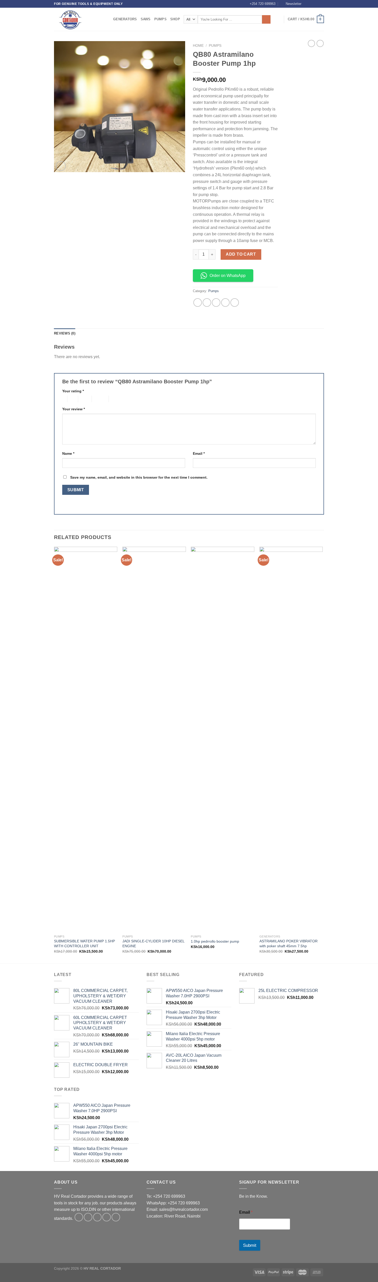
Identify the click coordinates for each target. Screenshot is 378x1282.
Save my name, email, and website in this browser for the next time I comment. (139, 477)
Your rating (73, 391)
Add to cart (241, 254)
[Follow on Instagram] (311, 4)
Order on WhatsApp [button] (228, 275)
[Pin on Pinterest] (225, 302)
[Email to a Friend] (216, 302)
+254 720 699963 (262, 4)
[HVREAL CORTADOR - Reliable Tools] (79, 19)
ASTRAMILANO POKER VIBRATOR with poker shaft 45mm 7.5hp (288, 943)
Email (199, 453)
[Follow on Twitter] (316, 4)
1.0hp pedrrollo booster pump (215, 941)
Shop (175, 19)
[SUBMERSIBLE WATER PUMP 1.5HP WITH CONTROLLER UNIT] (86, 739)
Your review (73, 409)
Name (68, 453)
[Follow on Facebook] (306, 4)
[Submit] (266, 19)
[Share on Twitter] (207, 302)
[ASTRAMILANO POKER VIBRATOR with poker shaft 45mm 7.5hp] (291, 739)
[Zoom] (61, 166)
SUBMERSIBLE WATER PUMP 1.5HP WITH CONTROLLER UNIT (84, 943)
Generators (125, 19)
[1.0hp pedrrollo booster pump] (222, 739)
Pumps (160, 19)
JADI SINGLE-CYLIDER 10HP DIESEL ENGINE (153, 943)
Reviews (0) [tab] (64, 333)
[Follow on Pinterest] (116, 1217)
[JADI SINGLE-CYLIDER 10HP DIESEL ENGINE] (154, 739)
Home (198, 46)
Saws (146, 19)
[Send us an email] (321, 4)
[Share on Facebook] (197, 302)
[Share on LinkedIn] (234, 302)
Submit (249, 1245)
